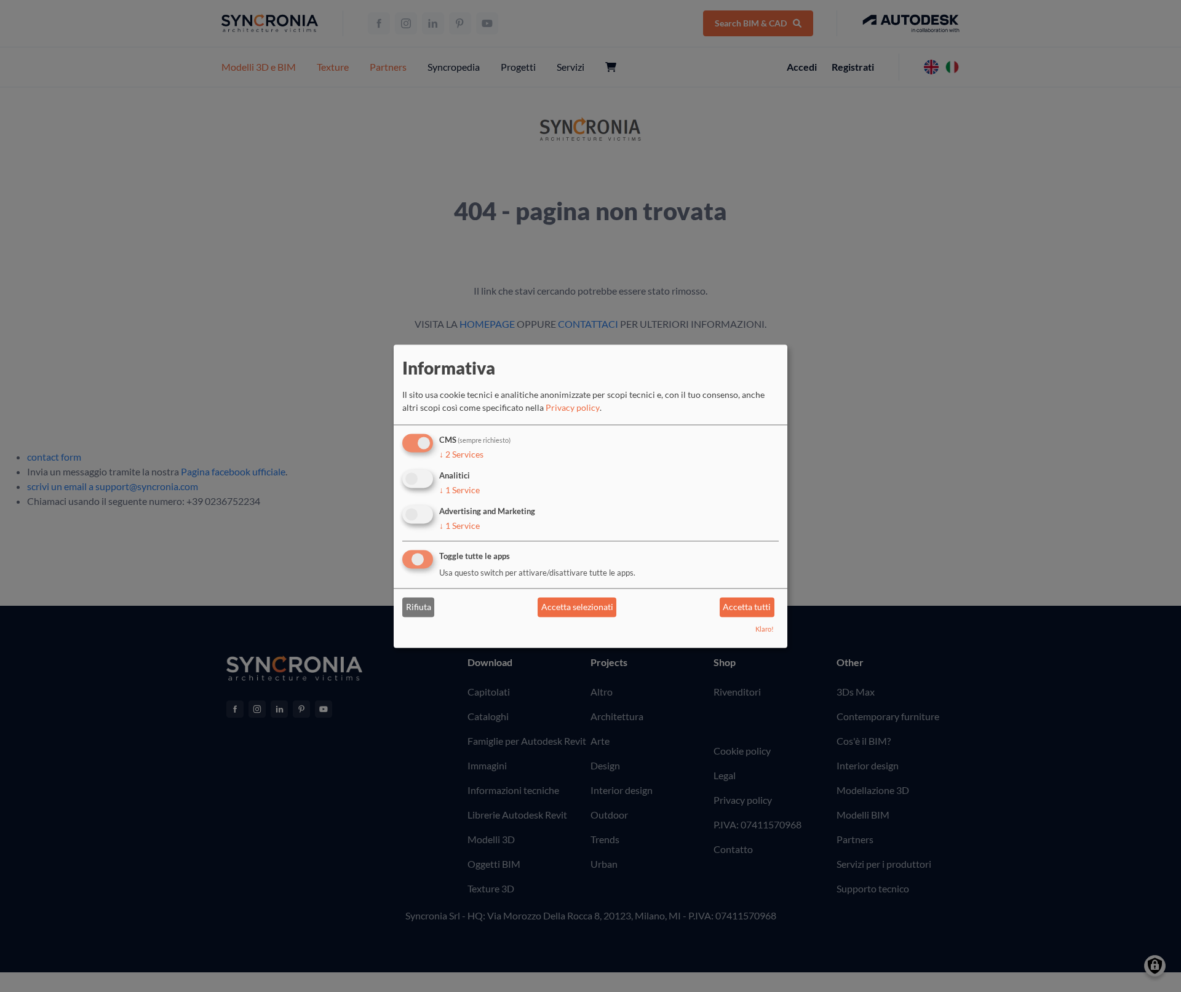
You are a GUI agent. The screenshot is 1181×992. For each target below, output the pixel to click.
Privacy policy (573, 408)
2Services (461, 455)
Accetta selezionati (577, 607)
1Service (459, 490)
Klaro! (764, 629)
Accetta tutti (747, 607)
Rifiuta (418, 607)
